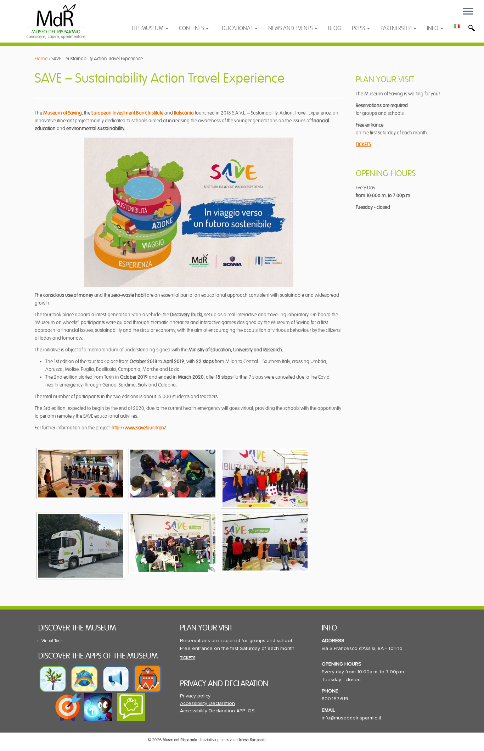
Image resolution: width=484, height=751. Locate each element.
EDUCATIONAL (236, 28)
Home (41, 59)
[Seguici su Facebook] (143, 15)
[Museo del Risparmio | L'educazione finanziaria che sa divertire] (56, 21)
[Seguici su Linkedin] (171, 15)
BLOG (334, 28)
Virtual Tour (51, 641)
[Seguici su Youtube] (157, 15)
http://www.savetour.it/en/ (139, 428)
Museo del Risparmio (180, 740)
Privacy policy (195, 696)
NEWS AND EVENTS (291, 28)
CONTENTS (192, 28)
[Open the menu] (468, 11)
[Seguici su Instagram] (185, 15)
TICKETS (363, 144)
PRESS (359, 28)
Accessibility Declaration (207, 703)
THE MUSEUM (148, 28)
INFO (433, 28)
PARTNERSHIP (397, 28)
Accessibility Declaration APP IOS (217, 710)
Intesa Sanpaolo (252, 740)
